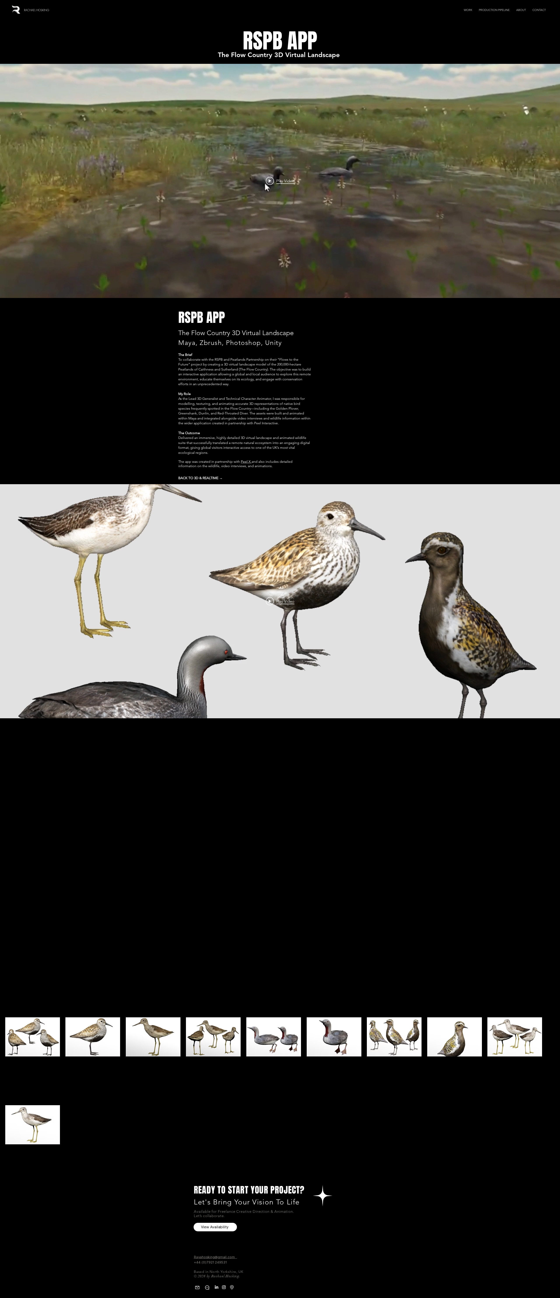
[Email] (197, 1287)
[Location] (232, 1287)
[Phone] (207, 1287)
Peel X (246, 461)
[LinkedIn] (216, 1287)
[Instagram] (224, 1287)
